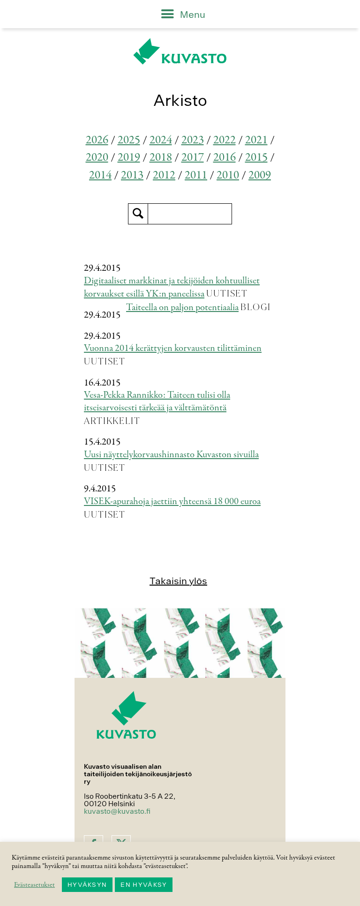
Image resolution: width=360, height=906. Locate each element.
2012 (164, 175)
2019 (129, 157)
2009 (259, 175)
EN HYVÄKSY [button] (143, 884)
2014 (100, 175)
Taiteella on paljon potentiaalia (182, 307)
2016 (224, 157)
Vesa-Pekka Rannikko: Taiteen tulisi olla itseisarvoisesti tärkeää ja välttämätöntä (157, 401)
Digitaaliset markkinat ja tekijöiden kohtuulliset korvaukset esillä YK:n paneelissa (172, 287)
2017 (192, 157)
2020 (97, 157)
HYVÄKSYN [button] (87, 884)
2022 (224, 140)
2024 (161, 140)
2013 (132, 175)
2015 (256, 157)
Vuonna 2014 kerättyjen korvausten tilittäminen (173, 348)
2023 (192, 140)
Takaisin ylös (178, 580)
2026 (97, 140)
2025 (129, 140)
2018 (161, 157)
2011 (196, 175)
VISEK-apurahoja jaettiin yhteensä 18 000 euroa (172, 501)
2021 (256, 140)
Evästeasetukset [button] (34, 885)
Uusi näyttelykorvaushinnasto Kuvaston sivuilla (171, 454)
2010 (228, 175)
